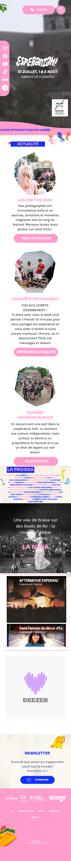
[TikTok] (5, 72)
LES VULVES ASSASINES (40, 487)
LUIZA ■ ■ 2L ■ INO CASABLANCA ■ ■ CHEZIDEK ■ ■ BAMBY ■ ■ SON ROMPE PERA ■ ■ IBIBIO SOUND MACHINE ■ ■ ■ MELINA (35, 481)
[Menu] (60, 10)
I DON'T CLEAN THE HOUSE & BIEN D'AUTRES (42, 500)
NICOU (13, 497)
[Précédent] (4, 540)
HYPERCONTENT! (32, 492)
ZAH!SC (36, 841)
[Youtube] (5, 64)
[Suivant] (66, 540)
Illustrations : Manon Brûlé (35, 843)
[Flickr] (5, 80)
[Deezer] (5, 88)
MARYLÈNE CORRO (40, 497)
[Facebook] (5, 56)
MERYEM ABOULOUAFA (50, 490)
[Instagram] (5, 48)
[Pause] (68, 574)
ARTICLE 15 (50, 495)
